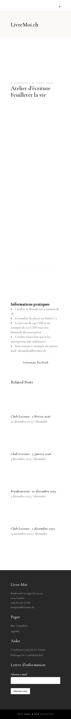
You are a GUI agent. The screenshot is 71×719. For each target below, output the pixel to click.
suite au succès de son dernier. (29, 264)
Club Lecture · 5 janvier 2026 (31, 454)
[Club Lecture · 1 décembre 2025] (35, 513)
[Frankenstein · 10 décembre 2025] (35, 476)
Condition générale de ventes (28, 649)
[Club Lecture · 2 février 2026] (35, 401)
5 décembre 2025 (21, 459)
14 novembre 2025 (21, 534)
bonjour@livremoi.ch (22, 607)
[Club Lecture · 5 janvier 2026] (35, 439)
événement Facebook (36, 362)
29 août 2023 (42, 83)
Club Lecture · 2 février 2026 (31, 416)
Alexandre (20, 83)
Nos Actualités (19, 625)
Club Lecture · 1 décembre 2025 (33, 529)
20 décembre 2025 (22, 421)
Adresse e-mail (19, 674)
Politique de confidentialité (27, 655)
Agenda (15, 631)
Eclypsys (47, 714)
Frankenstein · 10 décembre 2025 (33, 491)
